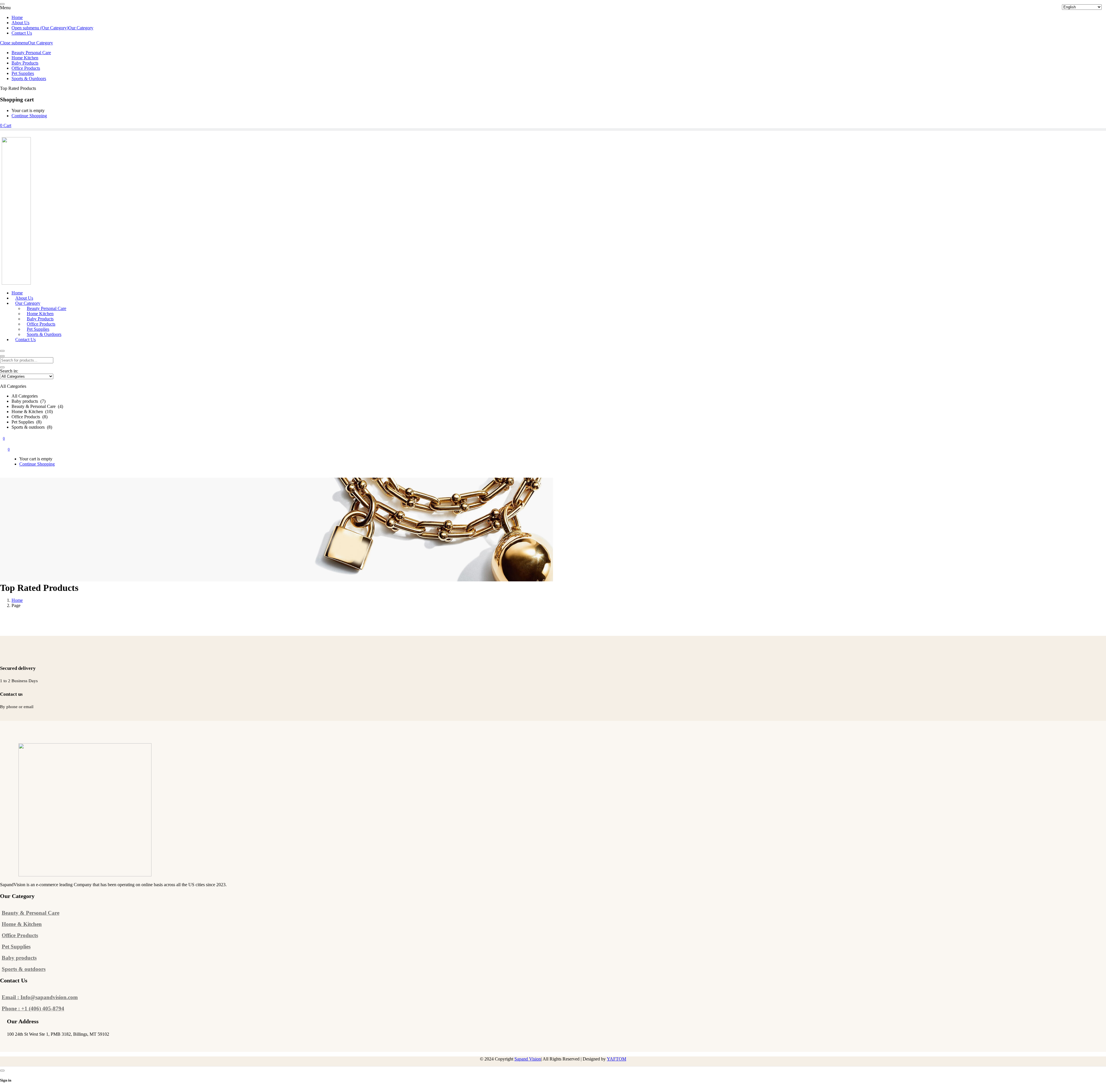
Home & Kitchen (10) (32, 411)
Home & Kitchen (22, 924)
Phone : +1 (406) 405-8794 (33, 1008)
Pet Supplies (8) (26, 421)
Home (17, 600)
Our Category (40, 42)
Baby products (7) (29, 401)
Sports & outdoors (24, 969)
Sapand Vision (527, 1058)
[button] (253, 402)
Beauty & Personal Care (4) (37, 406)
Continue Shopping (29, 115)
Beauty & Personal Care (30, 913)
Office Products (20, 935)
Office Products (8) (30, 416)
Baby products (19, 958)
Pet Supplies (16, 947)
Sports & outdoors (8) (32, 427)
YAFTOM (616, 1058)
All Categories (25, 396)
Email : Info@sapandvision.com (40, 997)
